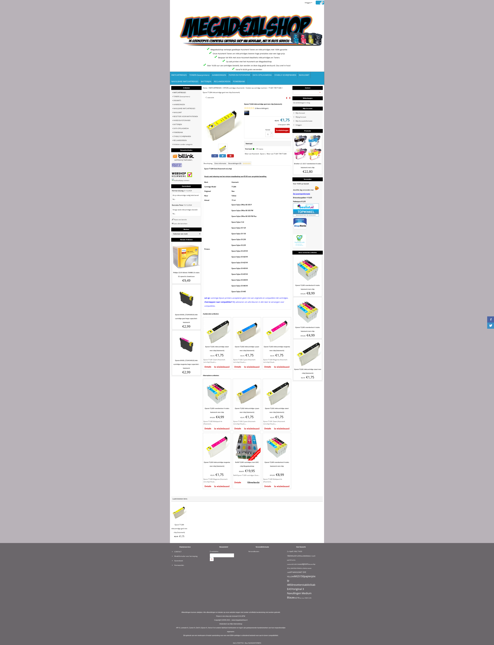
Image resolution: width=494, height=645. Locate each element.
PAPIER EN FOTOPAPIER (239, 75)
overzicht (210, 97)
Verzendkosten (253, 551)
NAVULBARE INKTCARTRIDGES (184, 81)
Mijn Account (300, 113)
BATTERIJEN (206, 81)
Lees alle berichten (180, 224)
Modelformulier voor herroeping (185, 556)
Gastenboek (178, 561)
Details (208, 367)
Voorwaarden (179, 565)
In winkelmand (222, 367)
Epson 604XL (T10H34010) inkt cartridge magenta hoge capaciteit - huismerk (186, 364)
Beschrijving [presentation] (208, 163)
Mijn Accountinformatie (304, 121)
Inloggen (308, 3)
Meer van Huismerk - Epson (255, 154)
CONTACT (178, 552)
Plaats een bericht (180, 220)
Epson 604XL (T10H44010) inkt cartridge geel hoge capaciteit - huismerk (186, 318)
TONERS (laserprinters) (199, 75)
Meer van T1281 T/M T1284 (276, 154)
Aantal (267, 130)
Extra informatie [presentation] (220, 163)
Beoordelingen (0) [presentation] (235, 163)
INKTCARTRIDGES (179, 75)
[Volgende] (290, 98)
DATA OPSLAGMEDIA (262, 75)
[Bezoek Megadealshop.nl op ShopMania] (300, 229)
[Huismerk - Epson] (246, 114)
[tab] (208, 163)
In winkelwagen (282, 130)
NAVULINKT (304, 75)
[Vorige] (286, 98)
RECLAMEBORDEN (222, 81)
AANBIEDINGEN (219, 75)
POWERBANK (239, 81)
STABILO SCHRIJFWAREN (285, 75)
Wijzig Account (301, 117)
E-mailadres (214, 551)
